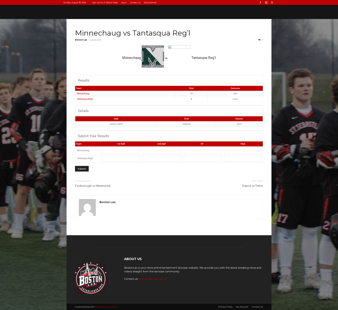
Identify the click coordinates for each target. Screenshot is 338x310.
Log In (124, 2)
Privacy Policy (225, 306)
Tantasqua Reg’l (85, 99)
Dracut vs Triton (252, 185)
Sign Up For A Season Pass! (105, 2)
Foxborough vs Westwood (92, 185)
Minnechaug (83, 93)
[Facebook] (260, 2)
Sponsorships (150, 2)
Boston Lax (81, 40)
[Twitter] (272, 2)
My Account (242, 306)
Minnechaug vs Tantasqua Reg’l (132, 33)
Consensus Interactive (106, 306)
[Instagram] (266, 2)
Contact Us (135, 2)
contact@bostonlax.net (153, 278)
